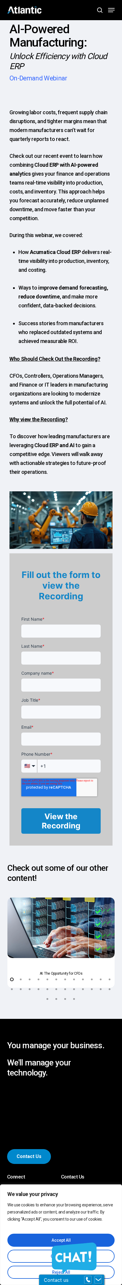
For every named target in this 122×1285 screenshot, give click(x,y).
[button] (111, 10)
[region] (61, 1234)
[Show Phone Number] (88, 1280)
